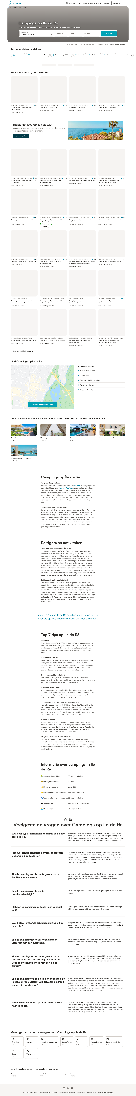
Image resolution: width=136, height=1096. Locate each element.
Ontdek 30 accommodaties (42, 404)
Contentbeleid (91, 1092)
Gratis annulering (125, 55)
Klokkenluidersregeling (105, 1092)
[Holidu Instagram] (64, 1088)
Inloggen (106, 3)
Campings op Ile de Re (117, 44)
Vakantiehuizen (72, 44)
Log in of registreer (21, 136)
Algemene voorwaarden (67, 1092)
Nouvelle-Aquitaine (66, 488)
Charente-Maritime (102, 44)
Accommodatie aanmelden (92, 3)
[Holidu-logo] (19, 3)
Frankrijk (77, 486)
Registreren (116, 3)
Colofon (54, 1092)
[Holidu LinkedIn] (68, 1088)
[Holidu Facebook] (72, 1088)
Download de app (74, 3)
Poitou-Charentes (88, 44)
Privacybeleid (81, 1092)
